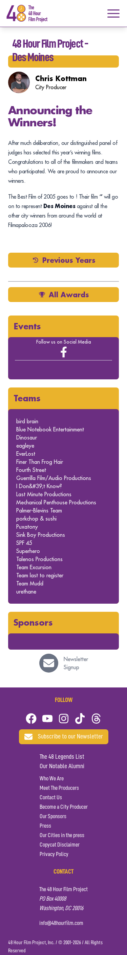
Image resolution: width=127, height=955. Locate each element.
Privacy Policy (54, 854)
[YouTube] (47, 718)
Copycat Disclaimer (60, 845)
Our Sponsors (53, 816)
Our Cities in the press (62, 835)
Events (27, 326)
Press (45, 826)
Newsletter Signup (76, 663)
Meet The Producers (59, 788)
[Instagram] (63, 718)
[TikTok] (80, 718)
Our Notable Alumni (62, 766)
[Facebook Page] (63, 352)
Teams (27, 398)
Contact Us (51, 798)
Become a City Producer (64, 807)
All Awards (69, 294)
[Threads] (96, 718)
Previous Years (69, 260)
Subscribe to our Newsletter (70, 736)
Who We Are (52, 779)
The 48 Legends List (62, 757)
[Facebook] (31, 718)
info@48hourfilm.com (61, 923)
